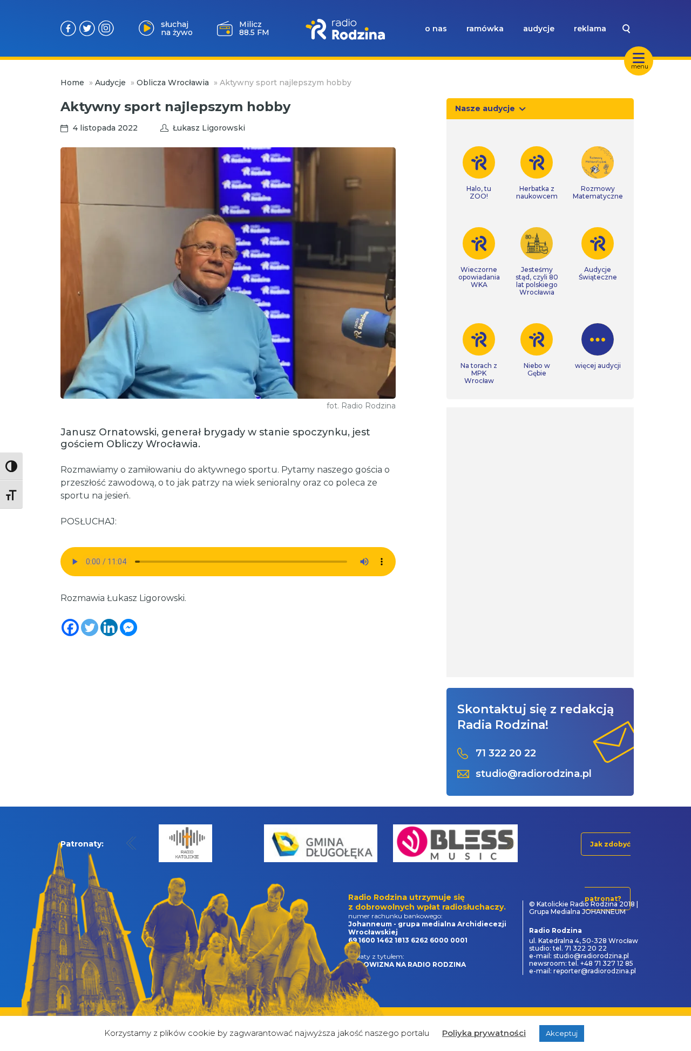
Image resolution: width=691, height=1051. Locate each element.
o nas (436, 28)
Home (72, 82)
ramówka (485, 28)
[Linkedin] (109, 627)
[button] (131, 843)
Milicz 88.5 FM (254, 28)
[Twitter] (89, 627)
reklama (590, 28)
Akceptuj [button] (562, 1033)
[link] (479, 173)
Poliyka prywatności (484, 1033)
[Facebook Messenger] (128, 627)
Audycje (110, 82)
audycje (538, 28)
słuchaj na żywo (177, 28)
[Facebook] (70, 627)
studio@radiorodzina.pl (534, 774)
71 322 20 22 (506, 753)
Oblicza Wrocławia (173, 82)
